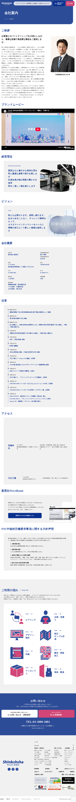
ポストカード (67, 757)
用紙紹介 (72, 771)
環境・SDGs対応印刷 (38, 759)
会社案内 (35, 3)
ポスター (66, 759)
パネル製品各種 (47, 764)
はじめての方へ (49, 771)
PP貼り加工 (46, 755)
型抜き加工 (46, 759)
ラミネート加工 (47, 762)
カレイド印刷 (47, 754)
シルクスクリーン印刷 (49, 757)
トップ (18, 3)
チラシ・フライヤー (68, 752)
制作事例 (29, 3)
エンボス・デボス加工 (39, 761)
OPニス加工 (36, 757)
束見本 (55, 757)
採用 (57, 768)
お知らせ (36, 771)
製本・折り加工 (58, 748)
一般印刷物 (67, 748)
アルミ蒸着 (36, 752)
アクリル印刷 (47, 750)
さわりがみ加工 (37, 754)
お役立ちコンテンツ (44, 3)
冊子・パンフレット (68, 750)
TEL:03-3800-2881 (38, 721)
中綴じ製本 (56, 752)
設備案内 (2, 799)
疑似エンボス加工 (38, 750)
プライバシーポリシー (27, 799)
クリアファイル (67, 755)
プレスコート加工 (38, 762)
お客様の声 (61, 771)
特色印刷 (46, 752)
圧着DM (66, 761)
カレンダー (66, 762)
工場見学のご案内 (38, 774)
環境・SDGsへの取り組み (68, 774)
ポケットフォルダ (68, 754)
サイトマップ (37, 799)
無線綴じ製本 (57, 754)
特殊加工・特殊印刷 (39, 748)
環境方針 (8, 799)
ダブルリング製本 (58, 755)
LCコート (36, 764)
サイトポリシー (15, 799)
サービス (23, 3)
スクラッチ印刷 (47, 761)
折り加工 (56, 750)
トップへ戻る (73, 746)
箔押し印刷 (36, 755)
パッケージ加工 (67, 764)
